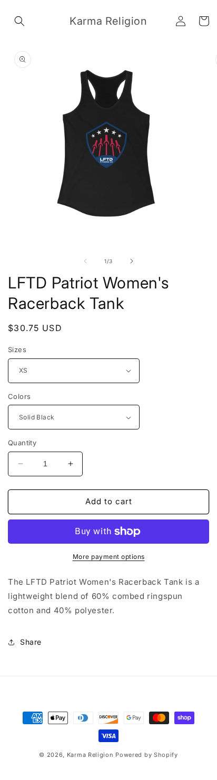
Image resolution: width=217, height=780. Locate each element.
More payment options (109, 557)
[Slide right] (131, 261)
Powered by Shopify (146, 754)
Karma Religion (90, 754)
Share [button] (31, 641)
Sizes (17, 349)
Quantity (22, 442)
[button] (19, 21)
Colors (19, 396)
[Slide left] (85, 261)
